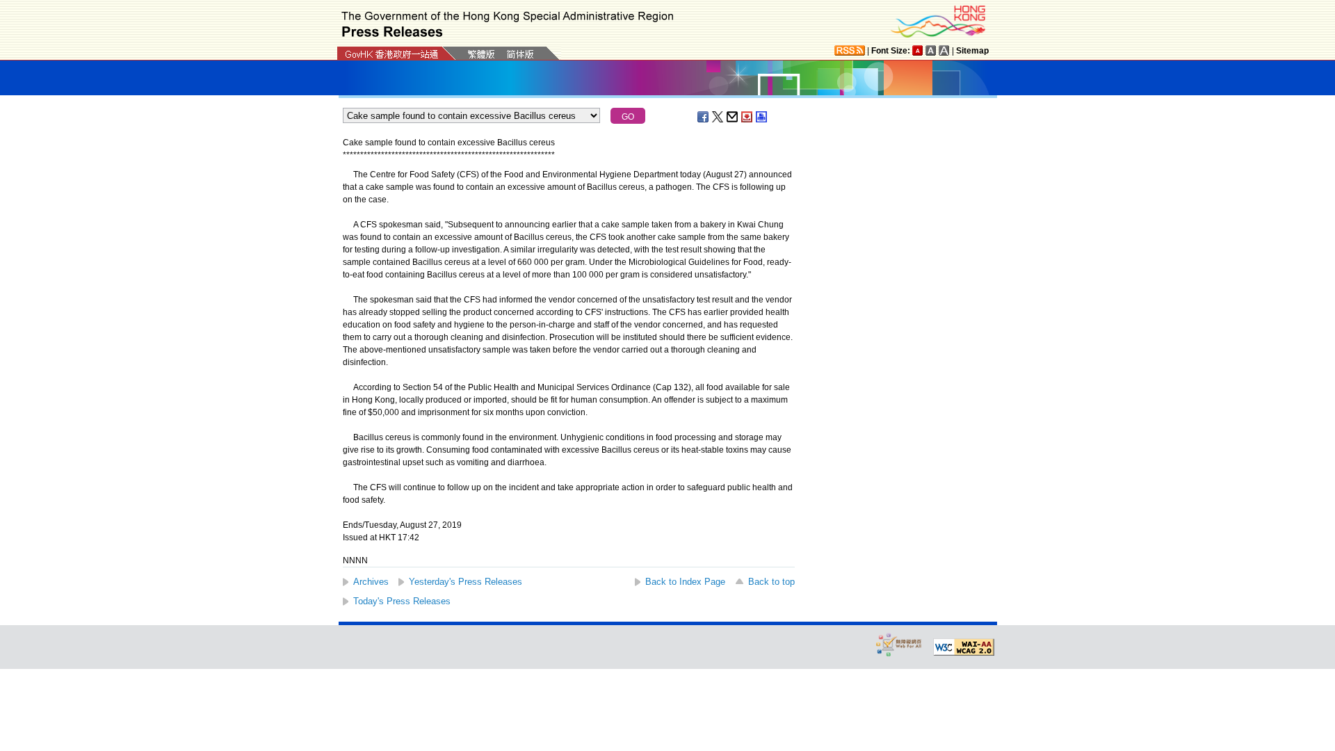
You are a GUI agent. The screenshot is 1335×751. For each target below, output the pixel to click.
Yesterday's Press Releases (465, 581)
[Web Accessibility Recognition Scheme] (899, 644)
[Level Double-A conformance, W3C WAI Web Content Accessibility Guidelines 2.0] (963, 647)
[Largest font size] (944, 50)
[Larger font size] (931, 50)
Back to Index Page (685, 581)
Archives (371, 581)
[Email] (733, 116)
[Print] (762, 116)
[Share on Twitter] (718, 116)
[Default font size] (917, 50)
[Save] (747, 116)
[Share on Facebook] (703, 116)
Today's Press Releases (402, 601)
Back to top (771, 581)
